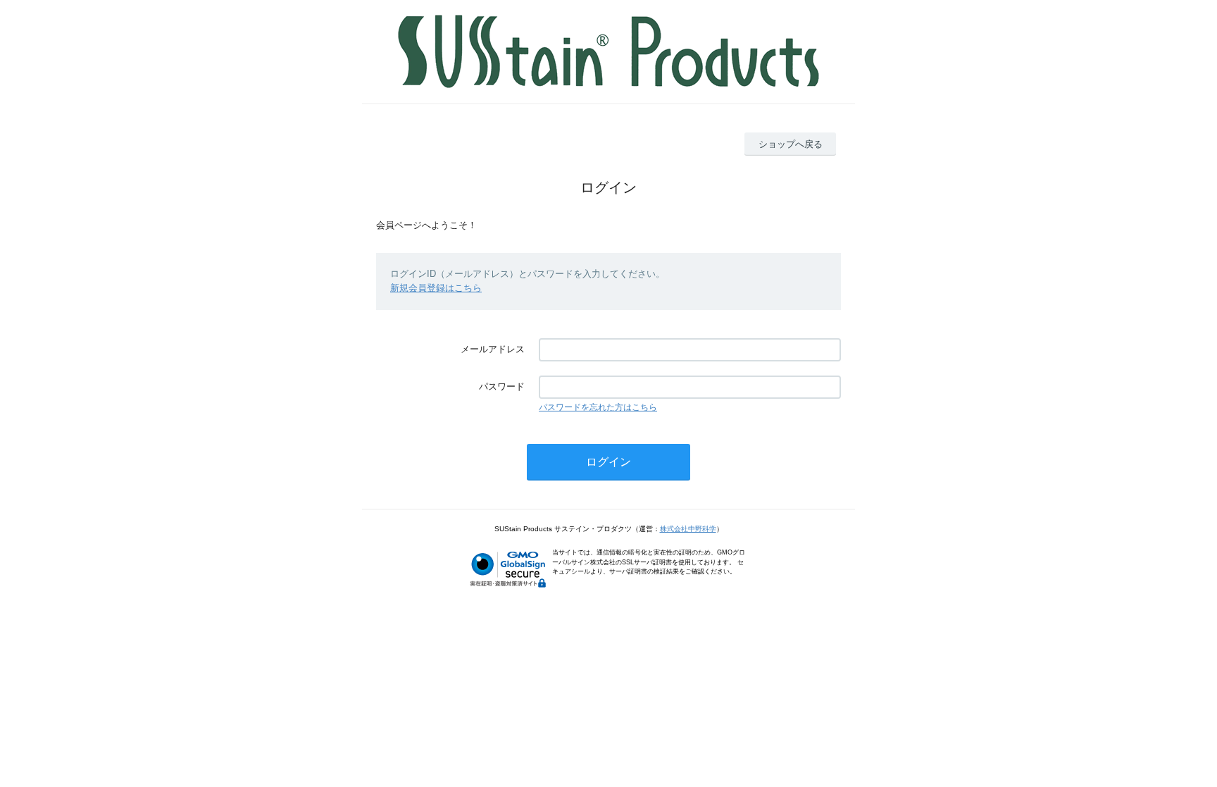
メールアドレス (493, 349)
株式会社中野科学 (688, 529)
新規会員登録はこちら (436, 288)
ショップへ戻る (791, 144)
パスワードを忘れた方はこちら (598, 407)
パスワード (502, 386)
